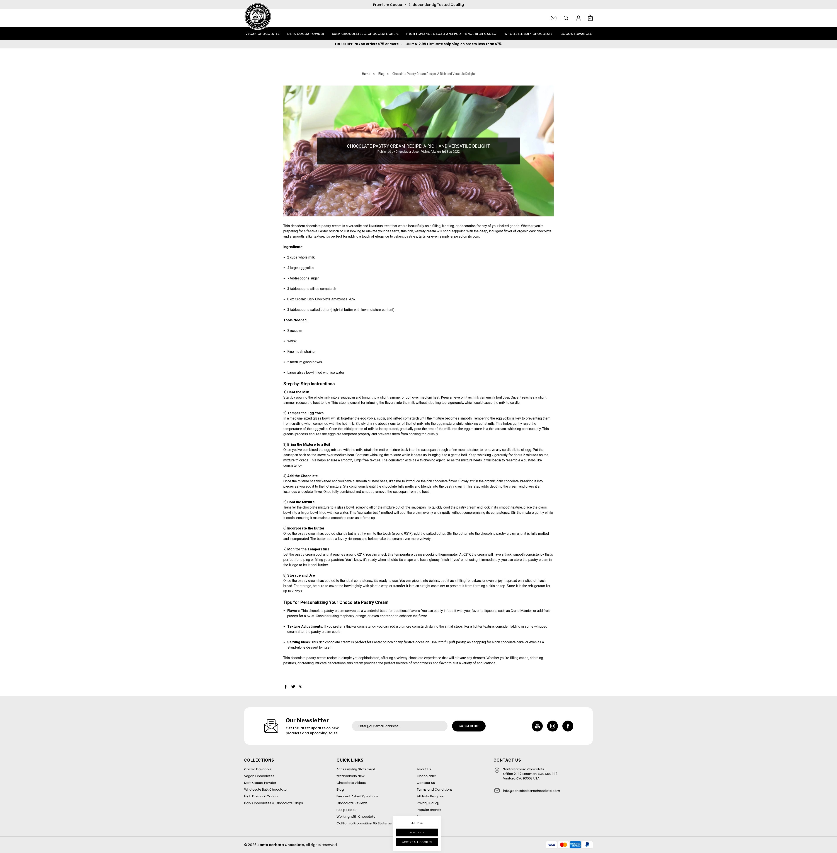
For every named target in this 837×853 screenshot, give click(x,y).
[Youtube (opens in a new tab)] (537, 726)
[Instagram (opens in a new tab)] (552, 726)
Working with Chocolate (356, 816)
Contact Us (426, 782)
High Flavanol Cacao (261, 796)
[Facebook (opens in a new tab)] (285, 686)
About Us (424, 769)
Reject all (417, 832)
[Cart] (589, 18)
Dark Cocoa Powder (305, 34)
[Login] (578, 18)
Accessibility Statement (356, 769)
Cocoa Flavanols (576, 34)
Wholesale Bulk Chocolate (528, 34)
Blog (340, 789)
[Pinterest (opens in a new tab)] (301, 686)
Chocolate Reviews (352, 803)
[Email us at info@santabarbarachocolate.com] (554, 18)
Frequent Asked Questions (357, 796)
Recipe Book (346, 809)
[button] (566, 18)
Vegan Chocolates (262, 34)
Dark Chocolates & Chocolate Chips (365, 34)
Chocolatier (426, 776)
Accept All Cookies (417, 842)
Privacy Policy (428, 803)
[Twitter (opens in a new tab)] (293, 686)
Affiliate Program (430, 796)
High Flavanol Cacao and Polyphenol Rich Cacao (451, 34)
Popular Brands (429, 809)
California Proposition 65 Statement (366, 823)
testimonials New (350, 776)
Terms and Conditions (435, 789)
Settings (417, 822)
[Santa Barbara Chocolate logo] (257, 18)
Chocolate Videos (351, 782)
